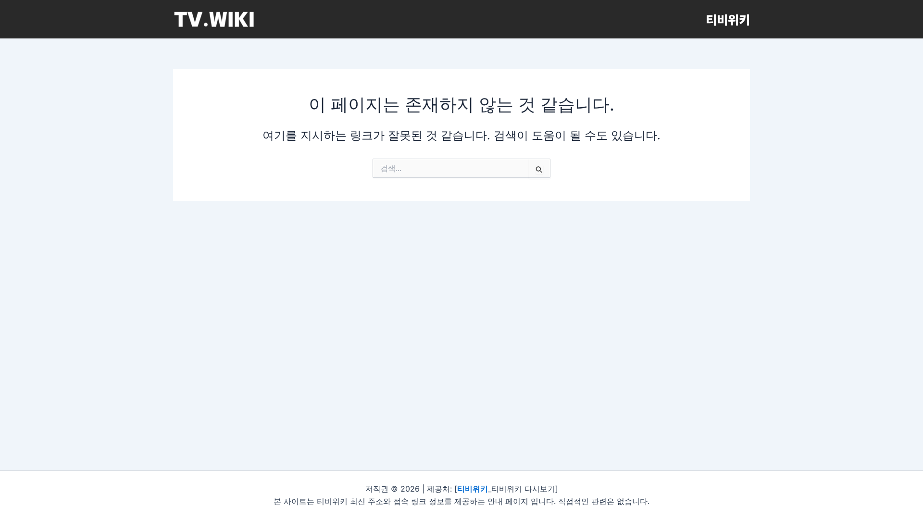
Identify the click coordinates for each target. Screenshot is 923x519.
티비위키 (728, 19)
